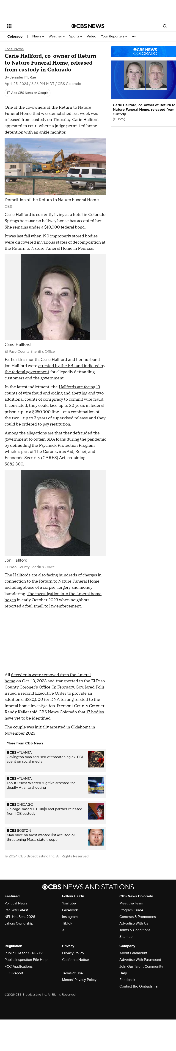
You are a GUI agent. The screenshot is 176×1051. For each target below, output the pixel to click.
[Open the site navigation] (34, 26)
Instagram (70, 917)
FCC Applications (19, 966)
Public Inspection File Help (26, 960)
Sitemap (125, 936)
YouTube (69, 903)
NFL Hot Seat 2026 (20, 917)
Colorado (14, 36)
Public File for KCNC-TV (24, 953)
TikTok (67, 923)
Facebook (70, 910)
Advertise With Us (133, 923)
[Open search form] (165, 26)
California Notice (75, 960)
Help (123, 973)
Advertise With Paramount (140, 960)
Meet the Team (131, 903)
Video (91, 36)
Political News (16, 903)
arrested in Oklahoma (70, 727)
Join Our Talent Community (141, 966)
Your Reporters (113, 36)
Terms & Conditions (134, 930)
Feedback (127, 980)
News (37, 36)
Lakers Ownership (19, 923)
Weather (56, 36)
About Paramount (133, 953)
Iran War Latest (16, 910)
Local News (14, 49)
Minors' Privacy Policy (79, 980)
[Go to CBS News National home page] (88, 26)
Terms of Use (72, 973)
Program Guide (131, 910)
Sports (74, 36)
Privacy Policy (73, 953)
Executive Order (50, 693)
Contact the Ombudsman (139, 986)
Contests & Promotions (137, 917)
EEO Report (14, 973)
